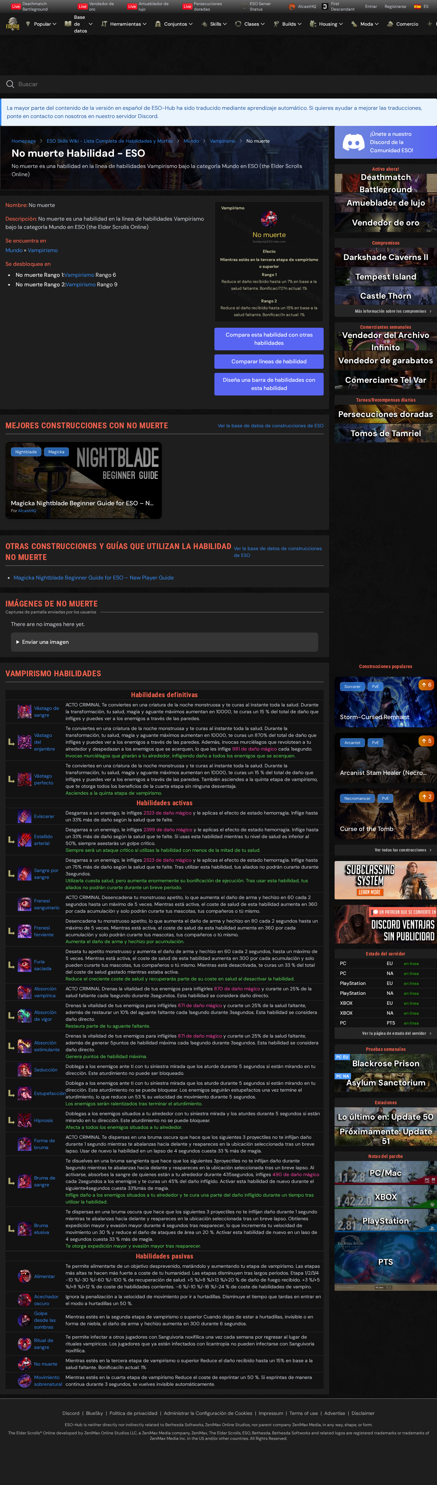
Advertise (334, 1413)
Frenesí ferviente (44, 931)
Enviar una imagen (45, 642)
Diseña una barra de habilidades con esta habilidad (269, 384)
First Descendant (343, 6)
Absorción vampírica (45, 992)
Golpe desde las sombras (45, 1320)
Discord (71, 1413)
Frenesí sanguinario (46, 904)
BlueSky (94, 1413)
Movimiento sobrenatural (47, 1380)
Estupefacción (47, 1093)
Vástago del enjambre (44, 742)
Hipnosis (43, 1120)
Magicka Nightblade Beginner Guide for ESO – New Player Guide (94, 577)
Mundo (191, 141)
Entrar (371, 6)
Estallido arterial (43, 839)
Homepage (24, 141)
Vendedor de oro (96, 6)
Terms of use (304, 1413)
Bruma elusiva (41, 1228)
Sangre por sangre (46, 873)
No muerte (269, 234)
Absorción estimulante (47, 1046)
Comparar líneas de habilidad (269, 361)
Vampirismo (223, 141)
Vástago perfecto (43, 779)
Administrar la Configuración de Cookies (208, 1413)
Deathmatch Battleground (30, 6)
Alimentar (44, 1276)
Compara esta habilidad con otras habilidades (269, 339)
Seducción (45, 1070)
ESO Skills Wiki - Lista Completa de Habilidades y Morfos (110, 141)
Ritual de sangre (43, 1343)
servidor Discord (136, 116)
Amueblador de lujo (148, 6)
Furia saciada (43, 965)
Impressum (271, 1413)
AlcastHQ (307, 6)
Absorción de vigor (45, 1015)
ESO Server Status (260, 6)
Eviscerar (44, 816)
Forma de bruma (44, 1143)
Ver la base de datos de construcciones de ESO (271, 425)
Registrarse (395, 6)
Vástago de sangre (46, 711)
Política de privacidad (133, 1413)
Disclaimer (363, 1413)
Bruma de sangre (44, 1181)
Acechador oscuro (46, 1299)
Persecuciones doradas (203, 6)
